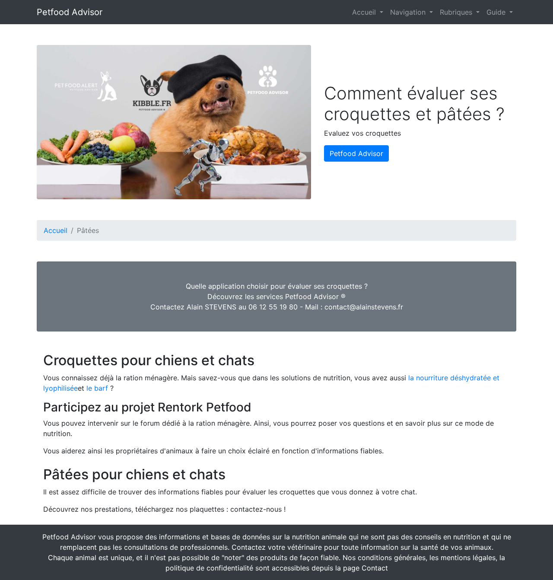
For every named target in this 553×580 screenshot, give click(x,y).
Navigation (409, 12)
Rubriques (457, 12)
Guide (497, 12)
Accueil (365, 12)
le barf (97, 388)
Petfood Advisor (69, 12)
